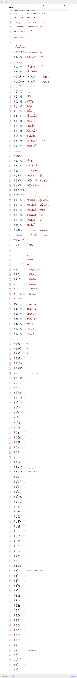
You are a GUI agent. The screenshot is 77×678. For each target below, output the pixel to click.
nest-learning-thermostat (25, 6)
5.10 (35, 6)
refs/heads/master (50, 6)
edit (37, 10)
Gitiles (7, 676)
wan (66, 6)
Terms (14, 676)
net (63, 6)
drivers (59, 6)
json (75, 676)
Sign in (74, 1)
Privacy (10, 676)
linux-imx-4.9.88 (41, 6)
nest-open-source (13, 6)
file (34, 10)
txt (72, 676)
